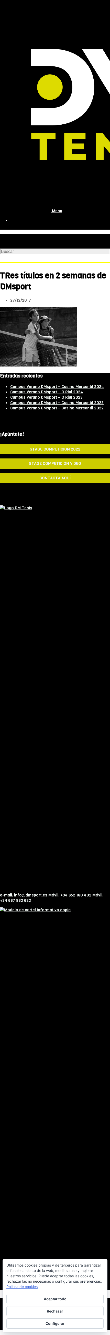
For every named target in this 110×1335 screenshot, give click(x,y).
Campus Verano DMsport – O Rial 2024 (46, 392)
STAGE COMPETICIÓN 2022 (55, 449)
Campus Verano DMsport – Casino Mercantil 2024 (57, 386)
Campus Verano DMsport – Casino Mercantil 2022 (57, 408)
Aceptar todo (55, 1299)
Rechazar (55, 1311)
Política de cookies (22, 1286)
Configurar (55, 1323)
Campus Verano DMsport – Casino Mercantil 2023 (57, 402)
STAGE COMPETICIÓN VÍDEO (55, 463)
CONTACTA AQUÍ (55, 478)
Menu (56, 211)
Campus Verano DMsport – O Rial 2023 (46, 397)
